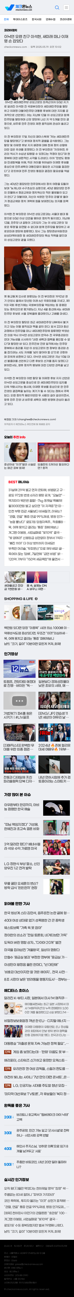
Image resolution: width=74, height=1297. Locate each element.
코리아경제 (66, 19)
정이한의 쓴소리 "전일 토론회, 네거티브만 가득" (35, 935)
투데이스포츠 (20, 19)
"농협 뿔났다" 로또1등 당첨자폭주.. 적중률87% (37, 522)
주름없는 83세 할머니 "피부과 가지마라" (29, 1195)
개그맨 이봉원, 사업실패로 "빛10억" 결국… (35, 533)
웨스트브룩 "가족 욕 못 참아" (23, 928)
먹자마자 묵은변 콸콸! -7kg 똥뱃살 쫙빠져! (35, 501)
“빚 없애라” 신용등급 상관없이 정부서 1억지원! (37, 538)
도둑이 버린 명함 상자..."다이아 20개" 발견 (32, 943)
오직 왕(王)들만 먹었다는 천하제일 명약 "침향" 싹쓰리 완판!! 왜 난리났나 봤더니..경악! (37, 1188)
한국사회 (36, 19)
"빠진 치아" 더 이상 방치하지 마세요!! (31, 543)
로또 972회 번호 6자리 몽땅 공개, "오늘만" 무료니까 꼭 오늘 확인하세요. (37, 495)
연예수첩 (50, 19)
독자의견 (18, 1246)
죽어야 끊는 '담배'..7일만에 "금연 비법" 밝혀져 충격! (37, 554)
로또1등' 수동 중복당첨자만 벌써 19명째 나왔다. (34, 1225)
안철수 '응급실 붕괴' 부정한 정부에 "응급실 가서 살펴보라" (35, 957)
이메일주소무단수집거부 (56, 1246)
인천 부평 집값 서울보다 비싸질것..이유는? (35, 511)
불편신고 (40, 1246)
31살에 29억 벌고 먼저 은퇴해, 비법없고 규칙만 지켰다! (37, 490)
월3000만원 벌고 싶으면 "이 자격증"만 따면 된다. (37, 506)
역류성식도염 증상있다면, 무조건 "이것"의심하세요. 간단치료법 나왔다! (37, 633)
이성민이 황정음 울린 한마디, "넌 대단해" (31, 965)
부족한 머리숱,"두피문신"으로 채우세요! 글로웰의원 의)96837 (37, 549)
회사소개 (8, 1246)
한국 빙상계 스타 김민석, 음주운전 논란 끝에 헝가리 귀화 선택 (36, 913)
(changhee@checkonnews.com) (36, 419)
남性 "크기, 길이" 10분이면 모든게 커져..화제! (32, 644)
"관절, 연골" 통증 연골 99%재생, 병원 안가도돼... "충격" (37, 517)
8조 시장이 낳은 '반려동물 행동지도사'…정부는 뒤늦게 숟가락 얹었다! (35, 980)
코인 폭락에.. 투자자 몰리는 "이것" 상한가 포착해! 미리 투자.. (37, 1201)
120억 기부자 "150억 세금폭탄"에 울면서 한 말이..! (37, 559)
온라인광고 (29, 1246)
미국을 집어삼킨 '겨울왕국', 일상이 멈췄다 (31, 950)
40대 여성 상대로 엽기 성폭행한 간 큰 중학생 (34, 920)
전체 (6, 19)
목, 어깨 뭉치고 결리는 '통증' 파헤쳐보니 (33, 527)
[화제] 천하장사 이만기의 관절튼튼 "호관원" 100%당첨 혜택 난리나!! (37, 1213)
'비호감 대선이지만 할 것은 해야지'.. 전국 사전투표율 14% (36, 972)
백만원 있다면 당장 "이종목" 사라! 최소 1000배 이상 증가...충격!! (37, 628)
